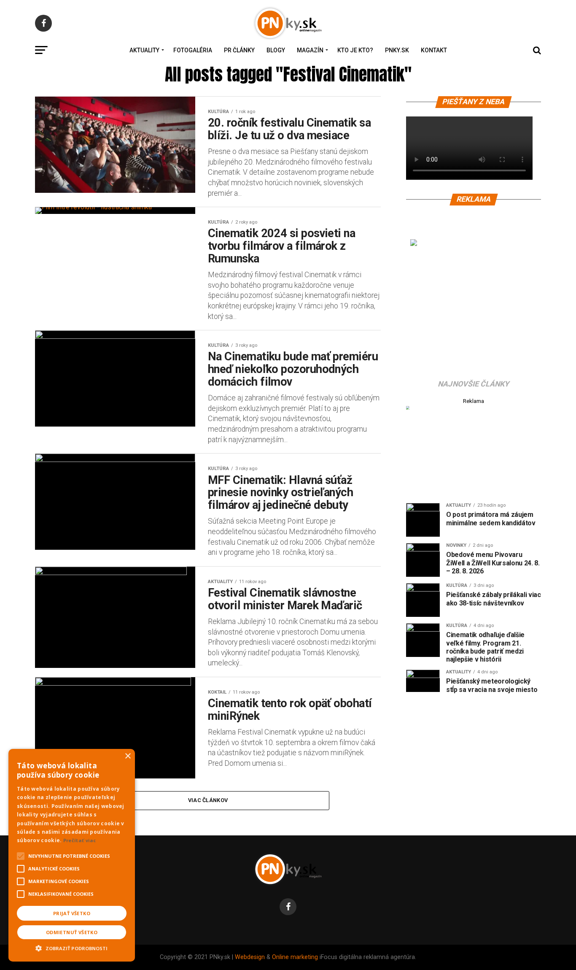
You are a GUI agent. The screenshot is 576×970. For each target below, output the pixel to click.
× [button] (127, 756)
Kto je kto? (355, 50)
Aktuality (144, 50)
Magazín (310, 50)
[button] (72, 947)
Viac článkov (208, 800)
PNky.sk (397, 50)
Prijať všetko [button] (71, 913)
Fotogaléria (192, 50)
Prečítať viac (79, 840)
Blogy (275, 50)
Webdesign (250, 957)
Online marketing (295, 957)
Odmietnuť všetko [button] (71, 932)
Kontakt (434, 50)
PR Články (239, 50)
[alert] (71, 855)
